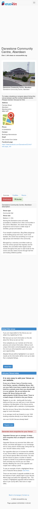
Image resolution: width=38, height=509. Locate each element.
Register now (8, 425)
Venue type (7, 211)
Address (5, 103)
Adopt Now (7, 367)
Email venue (7, 199)
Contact (4, 132)
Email (4, 137)
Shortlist (18, 199)
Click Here (25, 470)
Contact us (25, 495)
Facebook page (7, 142)
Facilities (15, 195)
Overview (6, 195)
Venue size (6, 216)
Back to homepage (15, 495)
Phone (4, 127)
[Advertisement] (19, 26)
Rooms (24, 195)
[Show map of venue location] (19, 118)
